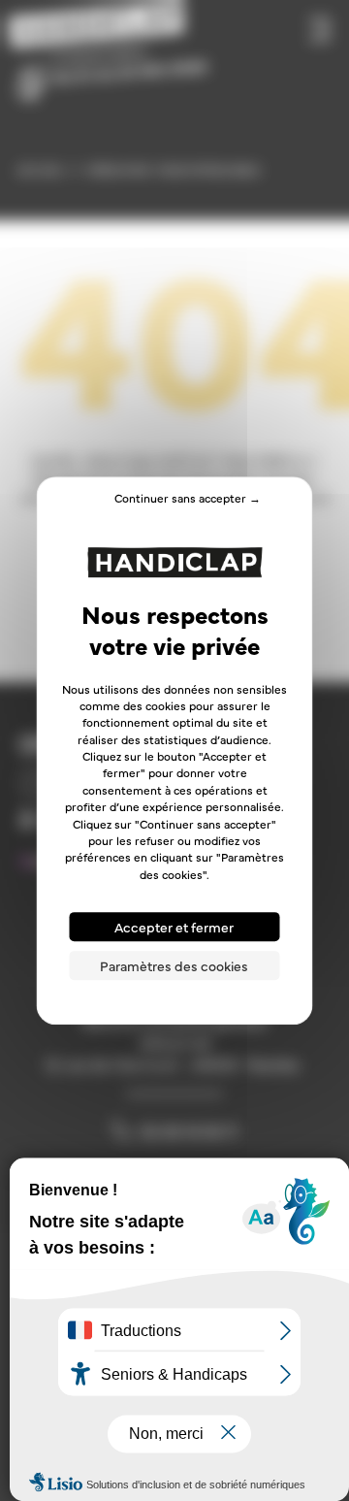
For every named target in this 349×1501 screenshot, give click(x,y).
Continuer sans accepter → (187, 498)
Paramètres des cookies (174, 965)
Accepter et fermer (174, 926)
